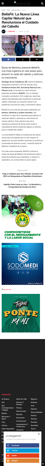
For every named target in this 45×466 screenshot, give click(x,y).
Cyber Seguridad (8, 429)
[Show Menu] (3, 3)
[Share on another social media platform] (36, 59)
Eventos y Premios (20, 403)
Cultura (4, 425)
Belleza (23, 10)
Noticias (34, 402)
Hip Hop (19, 414)
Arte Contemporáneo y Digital (8, 407)
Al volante (5, 399)
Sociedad (34, 425)
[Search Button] (42, 3)
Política (33, 415)
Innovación (20, 418)
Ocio (8, 10)
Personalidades (36, 412)
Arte (3, 402)
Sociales (34, 422)
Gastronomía (21, 411)
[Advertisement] (22, 366)
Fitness (19, 408)
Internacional (21, 421)
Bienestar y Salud (6, 417)
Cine (3, 422)
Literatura (19, 430)
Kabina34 (11, 31)
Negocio (34, 399)
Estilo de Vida (15, 10)
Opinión (34, 409)
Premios (34, 419)
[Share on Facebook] (8, 59)
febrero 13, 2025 (24, 31)
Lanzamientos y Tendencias (22, 425)
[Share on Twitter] (22, 59)
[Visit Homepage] (22, 3)
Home (3, 10)
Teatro (33, 429)
